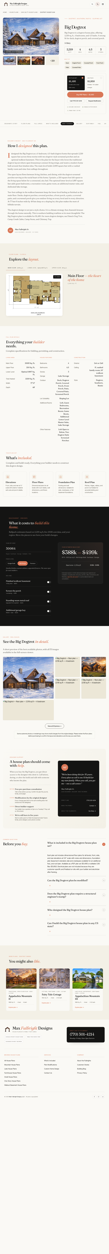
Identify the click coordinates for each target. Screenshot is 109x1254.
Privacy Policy (82, 1073)
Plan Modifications (50, 1065)
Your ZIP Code (10, 543)
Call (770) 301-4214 (76, 101)
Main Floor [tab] (15, 268)
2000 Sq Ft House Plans (29, 12)
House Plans (13, 12)
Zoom (58, 276)
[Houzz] (103, 1096)
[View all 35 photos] (52, 60)
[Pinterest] (98, 1096)
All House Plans (9, 1061)
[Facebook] (94, 1096)
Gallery (79, 123)
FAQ (99, 123)
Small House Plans (10, 1077)
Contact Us (48, 1073)
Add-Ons (9, 575)
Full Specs (38, 123)
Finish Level (10, 559)
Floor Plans (25, 123)
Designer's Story (10, 123)
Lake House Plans (10, 1069)
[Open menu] (102, 4)
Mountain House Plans (12, 1065)
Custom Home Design (51, 1069)
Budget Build (11, 563)
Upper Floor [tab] (59, 268)
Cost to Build (67, 123)
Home (5, 12)
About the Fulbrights (84, 1061)
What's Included (52, 123)
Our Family (90, 123)
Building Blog (81, 1069)
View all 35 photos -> (54, 726)
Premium (32, 563)
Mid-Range (22, 563)
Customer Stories (83, 1065)
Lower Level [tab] (37, 268)
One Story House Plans (12, 1081)
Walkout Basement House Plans (15, 1085)
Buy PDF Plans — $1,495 (85, 95)
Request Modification (94, 101)
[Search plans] (92, 4)
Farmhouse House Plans (12, 1073)
